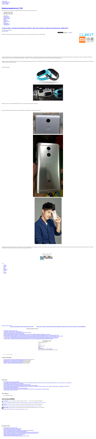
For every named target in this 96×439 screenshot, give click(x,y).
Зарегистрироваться (49, 348)
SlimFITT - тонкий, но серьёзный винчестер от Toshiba (13, 362)
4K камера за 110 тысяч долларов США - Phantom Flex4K (13, 360)
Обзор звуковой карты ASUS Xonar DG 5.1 (11, 387)
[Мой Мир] (43, 256)
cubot (5, 266)
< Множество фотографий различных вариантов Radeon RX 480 (21, 326)
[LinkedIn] (40, 258)
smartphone (6, 269)
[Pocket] (43, 258)
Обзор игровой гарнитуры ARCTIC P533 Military (12, 429)
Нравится (70, 32)
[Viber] (51, 258)
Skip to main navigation (6, 2)
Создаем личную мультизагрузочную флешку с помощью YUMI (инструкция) (17, 384)
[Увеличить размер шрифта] (8, 12)
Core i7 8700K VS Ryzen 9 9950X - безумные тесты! (13, 331)
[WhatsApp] (40, 259)
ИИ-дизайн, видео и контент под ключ (10, 330)
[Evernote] (51, 256)
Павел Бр (5, 404)
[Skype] (42, 259)
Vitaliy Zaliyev (6, 407)
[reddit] (50, 256)
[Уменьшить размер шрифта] (8, 14)
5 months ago (44, 402)
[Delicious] (47, 256)
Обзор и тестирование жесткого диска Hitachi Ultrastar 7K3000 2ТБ (15, 431)
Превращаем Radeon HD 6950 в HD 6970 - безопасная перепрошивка (15, 388)
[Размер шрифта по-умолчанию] (8, 13)
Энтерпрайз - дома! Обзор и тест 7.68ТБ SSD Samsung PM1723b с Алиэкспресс (17, 332)
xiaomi (5, 272)
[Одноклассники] (42, 256)
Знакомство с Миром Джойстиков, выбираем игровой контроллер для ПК (16, 435)
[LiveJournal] (42, 258)
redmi (5, 268)
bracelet (5, 265)
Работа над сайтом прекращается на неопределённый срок (14, 333)
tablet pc (5, 270)
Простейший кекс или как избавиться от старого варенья (13, 361)
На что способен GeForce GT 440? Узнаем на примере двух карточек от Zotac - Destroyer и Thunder (21, 385)
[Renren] (46, 258)
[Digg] (49, 256)
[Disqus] (48, 286)
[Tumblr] (50, 258)
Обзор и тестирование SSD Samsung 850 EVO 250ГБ (13, 434)
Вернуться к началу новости (7, 325)
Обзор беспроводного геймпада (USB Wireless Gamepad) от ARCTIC (15, 359)
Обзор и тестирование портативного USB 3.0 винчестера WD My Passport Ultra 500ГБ (18, 430)
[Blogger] (46, 256)
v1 (4, 271)
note (4, 267)
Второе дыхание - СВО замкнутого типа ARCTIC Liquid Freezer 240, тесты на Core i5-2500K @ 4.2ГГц (21, 432)
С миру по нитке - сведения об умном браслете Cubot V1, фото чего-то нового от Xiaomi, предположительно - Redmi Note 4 (35, 28)
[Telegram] (43, 259)
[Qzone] (45, 258)
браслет (5, 273)
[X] (45, 256)
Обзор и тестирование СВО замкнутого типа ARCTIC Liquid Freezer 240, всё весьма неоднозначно (21, 433)
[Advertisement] (48, 51)
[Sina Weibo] (47, 258)
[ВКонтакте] (40, 256)
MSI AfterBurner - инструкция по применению (12, 381)
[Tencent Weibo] (49, 258)
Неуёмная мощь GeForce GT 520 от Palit (10, 389)
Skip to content (4, 1)
